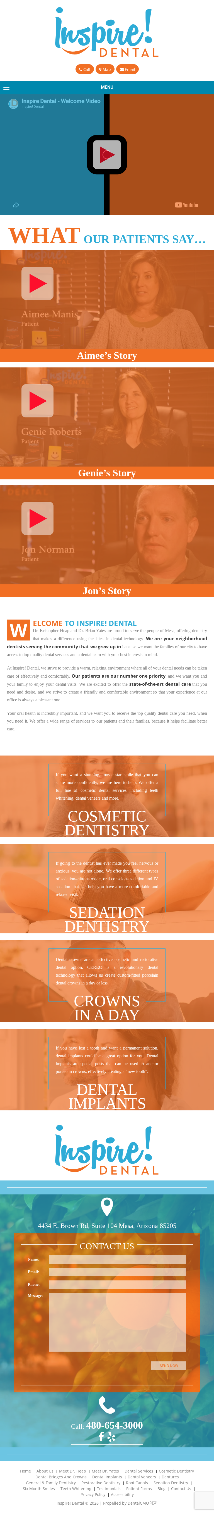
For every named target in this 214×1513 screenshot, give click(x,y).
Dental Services (139, 1471)
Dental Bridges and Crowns (61, 1476)
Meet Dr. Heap (72, 1471)
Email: (33, 1272)
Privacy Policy (93, 1494)
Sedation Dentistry (171, 1482)
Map (106, 69)
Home (25, 1471)
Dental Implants (107, 1476)
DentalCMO (139, 1503)
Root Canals (137, 1482)
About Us (45, 1471)
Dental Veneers (142, 1476)
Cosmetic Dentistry (176, 1471)
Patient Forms (139, 1488)
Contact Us (181, 1488)
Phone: (34, 1284)
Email (129, 69)
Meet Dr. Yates (105, 1471)
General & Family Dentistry (51, 1482)
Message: (35, 1296)
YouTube (185, 208)
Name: (33, 1259)
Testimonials (109, 1488)
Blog (161, 1488)
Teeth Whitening (75, 1488)
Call (86, 69)
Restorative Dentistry (100, 1482)
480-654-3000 (114, 1425)
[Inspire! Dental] (107, 32)
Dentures (170, 1476)
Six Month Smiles (39, 1488)
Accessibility (122, 1494)
